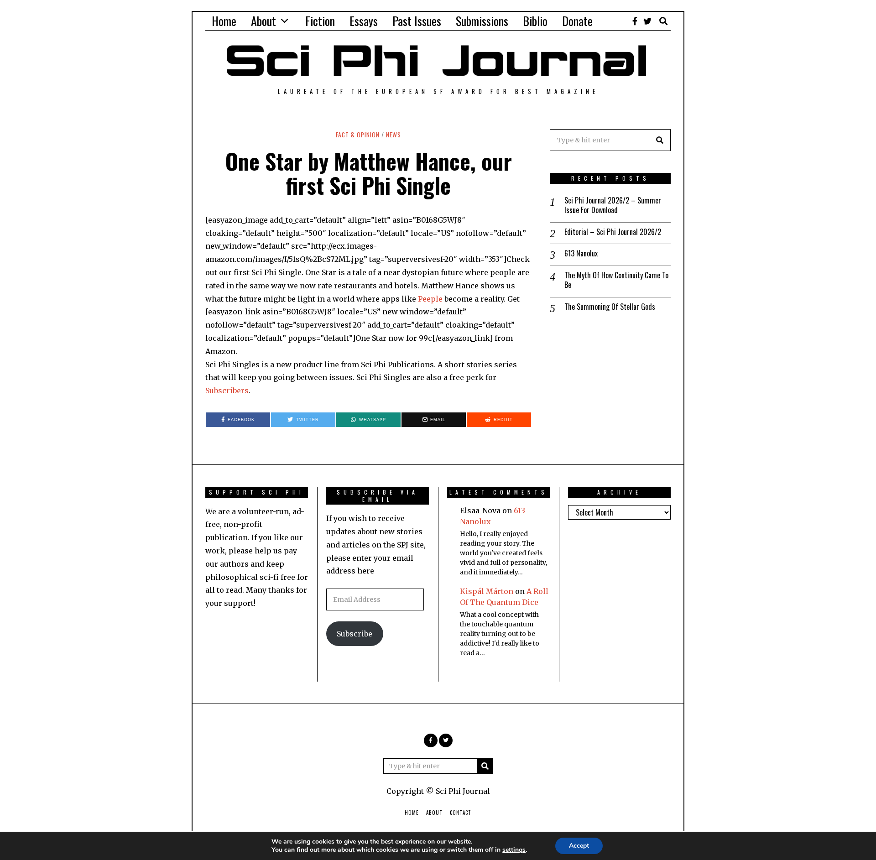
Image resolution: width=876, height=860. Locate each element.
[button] (660, 140)
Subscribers (227, 390)
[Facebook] (635, 21)
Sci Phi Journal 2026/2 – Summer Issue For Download (612, 205)
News (393, 134)
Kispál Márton (486, 591)
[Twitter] (647, 21)
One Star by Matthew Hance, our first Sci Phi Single (368, 173)
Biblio (535, 21)
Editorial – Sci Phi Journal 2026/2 (612, 232)
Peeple (430, 298)
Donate (577, 21)
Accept (579, 845)
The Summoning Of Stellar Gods (609, 307)
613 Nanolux (581, 253)
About (263, 21)
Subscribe (354, 633)
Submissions (482, 21)
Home (224, 21)
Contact (460, 812)
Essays (363, 21)
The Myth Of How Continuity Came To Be (616, 280)
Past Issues (416, 21)
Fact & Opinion (358, 134)
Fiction (320, 21)
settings (514, 850)
